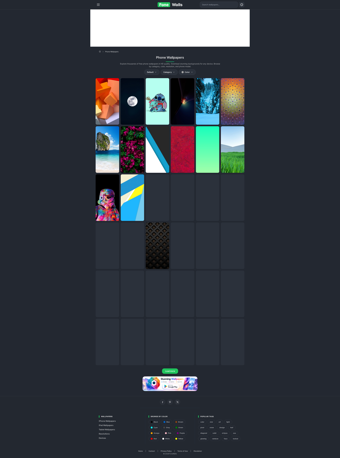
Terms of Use (182, 451)
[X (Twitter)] (177, 402)
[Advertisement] (170, 28)
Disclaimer (198, 451)
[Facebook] (162, 402)
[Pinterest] (170, 402)
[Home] (100, 51)
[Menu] (98, 4)
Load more (170, 371)
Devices (102, 438)
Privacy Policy (166, 451)
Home (140, 451)
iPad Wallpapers (106, 425)
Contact (152, 451)
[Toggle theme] (241, 4)
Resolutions (104, 434)
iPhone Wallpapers (107, 421)
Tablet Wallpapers (107, 429)
